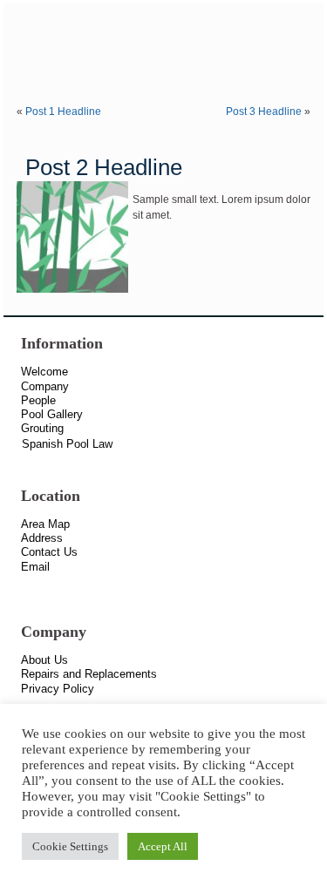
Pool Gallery (52, 414)
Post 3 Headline (264, 111)
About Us (44, 659)
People (38, 400)
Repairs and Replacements (89, 673)
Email (35, 566)
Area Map (45, 524)
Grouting (42, 428)
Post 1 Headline (63, 111)
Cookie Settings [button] (70, 846)
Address (42, 537)
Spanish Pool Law (67, 443)
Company (45, 386)
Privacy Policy (57, 688)
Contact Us (49, 551)
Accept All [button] (162, 846)
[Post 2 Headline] (75, 293)
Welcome (44, 371)
